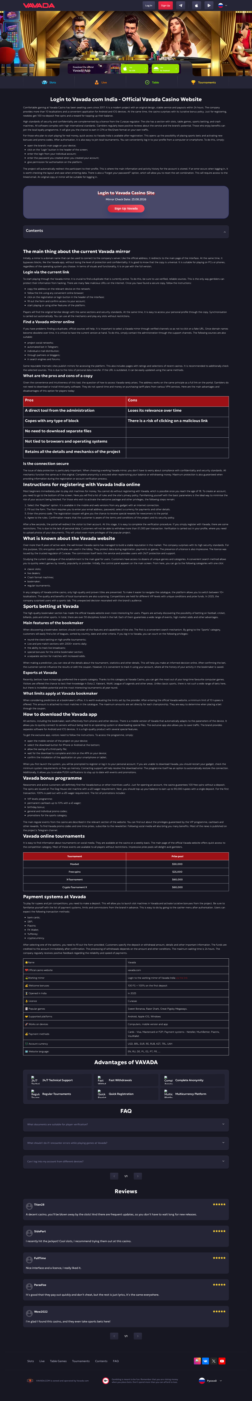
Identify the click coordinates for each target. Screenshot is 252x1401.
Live (42, 1361)
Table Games (58, 1361)
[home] (39, 5)
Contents (101, 1361)
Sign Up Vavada (126, 208)
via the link (182, 977)
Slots (30, 1361)
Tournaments (81, 1361)
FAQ (116, 1361)
